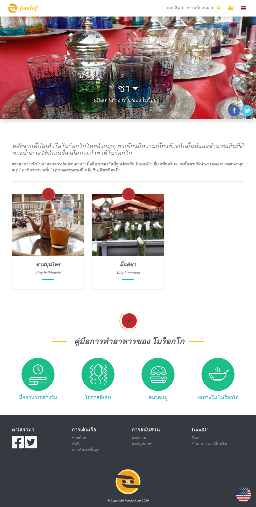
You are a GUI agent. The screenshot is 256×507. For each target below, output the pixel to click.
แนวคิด (173, 8)
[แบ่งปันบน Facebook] (234, 110)
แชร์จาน (139, 438)
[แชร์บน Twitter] (247, 110)
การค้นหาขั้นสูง (85, 450)
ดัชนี (76, 444)
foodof (28, 8)
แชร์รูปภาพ (142, 444)
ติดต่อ (197, 438)
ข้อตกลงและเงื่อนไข (209, 444)
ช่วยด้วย (79, 438)
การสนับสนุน (198, 8)
